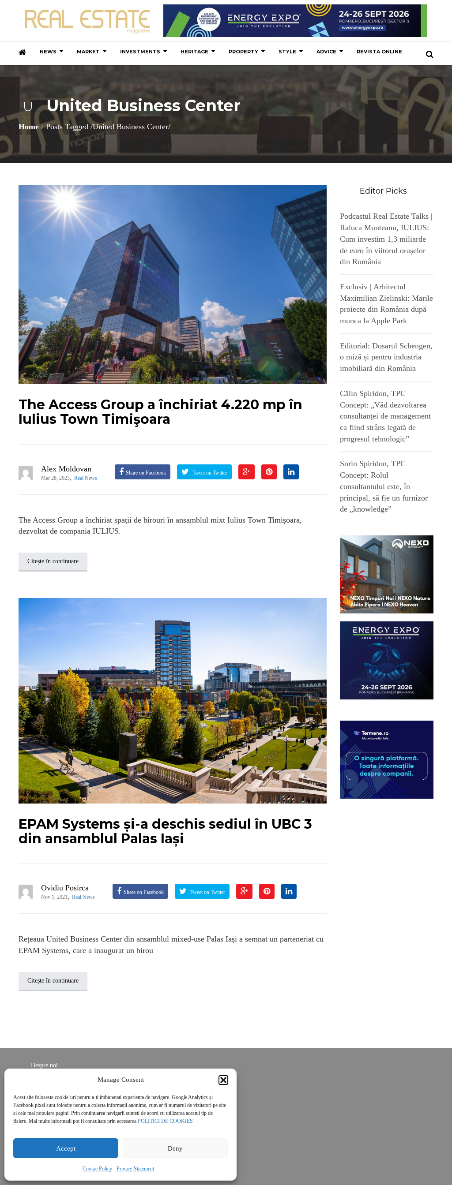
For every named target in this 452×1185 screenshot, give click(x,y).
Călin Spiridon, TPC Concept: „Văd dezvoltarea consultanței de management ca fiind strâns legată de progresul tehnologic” (385, 416)
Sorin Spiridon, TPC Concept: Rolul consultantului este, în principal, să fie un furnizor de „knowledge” (384, 486)
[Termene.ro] (387, 759)
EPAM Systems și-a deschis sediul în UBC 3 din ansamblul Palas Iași (165, 831)
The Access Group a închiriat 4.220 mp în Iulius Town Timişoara (160, 411)
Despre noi (44, 1065)
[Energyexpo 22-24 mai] (387, 659)
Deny (175, 1148)
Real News (85, 478)
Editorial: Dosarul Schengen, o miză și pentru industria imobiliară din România (386, 357)
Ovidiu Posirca (65, 887)
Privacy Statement (135, 1169)
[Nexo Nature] (387, 573)
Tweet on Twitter (209, 472)
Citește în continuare (53, 561)
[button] (223, 1080)
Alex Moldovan (66, 468)
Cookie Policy (97, 1169)
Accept (65, 1148)
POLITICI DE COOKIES (165, 1121)
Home (29, 126)
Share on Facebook (146, 472)
